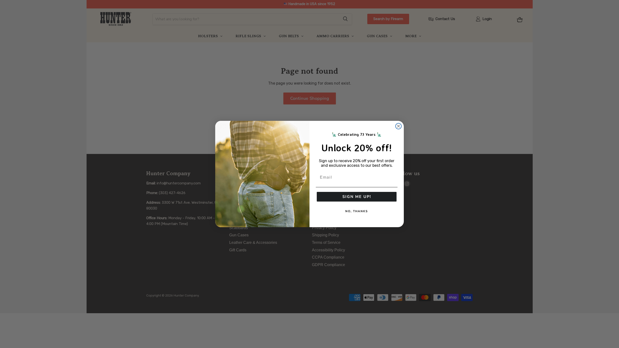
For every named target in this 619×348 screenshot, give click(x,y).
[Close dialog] (398, 126)
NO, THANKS (356, 211)
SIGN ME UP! (356, 196)
